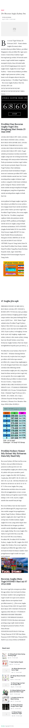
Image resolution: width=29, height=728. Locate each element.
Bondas (3, 726)
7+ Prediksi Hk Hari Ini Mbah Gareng (17, 698)
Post (2, 10)
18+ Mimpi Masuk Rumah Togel (17, 676)
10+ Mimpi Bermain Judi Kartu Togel (19, 669)
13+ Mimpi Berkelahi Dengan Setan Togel (17, 705)
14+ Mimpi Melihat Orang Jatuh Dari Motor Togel (17, 691)
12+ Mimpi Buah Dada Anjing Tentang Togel (16, 654)
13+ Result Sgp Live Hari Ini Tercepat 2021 (18, 683)
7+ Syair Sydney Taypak (16, 662)
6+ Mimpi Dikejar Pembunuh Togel (17, 712)
